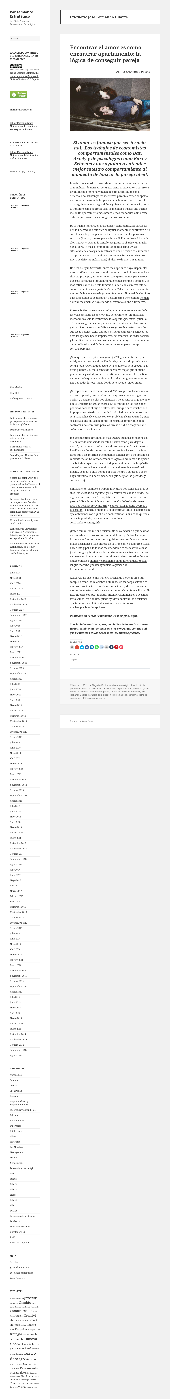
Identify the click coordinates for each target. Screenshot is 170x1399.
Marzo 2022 (16, 636)
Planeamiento (15, 1376)
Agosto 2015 (16, 991)
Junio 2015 (15, 1002)
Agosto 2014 (16, 1055)
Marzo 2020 (16, 705)
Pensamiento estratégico (22, 1168)
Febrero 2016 (16, 959)
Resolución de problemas (22, 1216)
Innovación (15, 1125)
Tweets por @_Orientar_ (22, 171)
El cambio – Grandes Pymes (24, 520)
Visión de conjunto (19, 1242)
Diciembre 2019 (18, 715)
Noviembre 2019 (18, 721)
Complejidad (25, 1307)
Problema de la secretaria (125, 694)
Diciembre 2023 (18, 599)
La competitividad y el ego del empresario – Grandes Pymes (23, 502)
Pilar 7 (13, 1205)
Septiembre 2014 (18, 1050)
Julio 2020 (15, 684)
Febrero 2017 (16, 896)
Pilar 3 (13, 1184)
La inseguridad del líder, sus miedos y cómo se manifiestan (24, 438)
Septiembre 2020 (18, 673)
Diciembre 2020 (18, 657)
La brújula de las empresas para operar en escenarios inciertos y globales (23, 421)
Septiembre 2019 (18, 731)
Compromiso (35, 1307)
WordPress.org (17, 1278)
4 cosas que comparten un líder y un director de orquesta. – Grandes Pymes (24, 481)
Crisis (19, 1320)
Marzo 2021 (16, 641)
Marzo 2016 (16, 954)
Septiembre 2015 (18, 986)
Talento (33, 1379)
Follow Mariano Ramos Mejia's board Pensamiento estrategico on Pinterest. (23, 126)
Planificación (27, 1376)
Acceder (14, 1262)
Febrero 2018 (16, 832)
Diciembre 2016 (18, 906)
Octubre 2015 (17, 981)
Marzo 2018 (16, 827)
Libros (13, 1136)
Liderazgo (15, 1141)
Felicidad (14, 1115)
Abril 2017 (15, 885)
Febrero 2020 (16, 710)
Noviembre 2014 (18, 1039)
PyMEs (13, 1210)
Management (17, 1152)
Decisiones (82, 691)
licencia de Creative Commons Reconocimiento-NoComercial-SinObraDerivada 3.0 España (25, 74)
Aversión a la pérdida (116, 688)
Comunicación (21, 1311)
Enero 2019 (15, 774)
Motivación (30, 1364)
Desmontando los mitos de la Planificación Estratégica (24, 550)
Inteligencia (16, 1131)
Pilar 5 (13, 1194)
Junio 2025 (15, 572)
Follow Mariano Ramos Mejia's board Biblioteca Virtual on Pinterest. (24, 155)
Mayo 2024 (15, 577)
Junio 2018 (15, 811)
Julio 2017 (15, 869)
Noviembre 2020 (18, 662)
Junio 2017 (15, 875)
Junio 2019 (15, 747)
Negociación (16, 1162)
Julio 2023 (15, 625)
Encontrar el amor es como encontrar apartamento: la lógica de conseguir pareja (105, 54)
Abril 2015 (15, 1012)
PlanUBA (14, 393)
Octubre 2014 (17, 1044)
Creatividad (16, 1090)
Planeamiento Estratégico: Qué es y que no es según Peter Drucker (24, 535)
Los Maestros (16, 1147)
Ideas (32, 1334)
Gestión (26, 1334)
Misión (13, 1157)
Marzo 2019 (16, 763)
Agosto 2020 (16, 678)
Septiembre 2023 (18, 615)
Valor (37, 1384)
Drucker (22, 1325)
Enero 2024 (15, 593)
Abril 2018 (15, 822)
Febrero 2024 (16, 588)
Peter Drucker (31, 1373)
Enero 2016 (15, 965)
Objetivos (15, 1368)
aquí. (134, 616)
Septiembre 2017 (18, 859)
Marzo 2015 (16, 1018)
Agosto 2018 (16, 800)
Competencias (15, 1307)
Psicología (25, 1379)
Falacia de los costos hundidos (125, 691)
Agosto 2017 (16, 864)
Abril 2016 (15, 949)
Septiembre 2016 (18, 922)
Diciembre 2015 (18, 970)
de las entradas (20, 1267)
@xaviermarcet (16, 1298)
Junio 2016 (15, 938)
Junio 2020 (15, 689)
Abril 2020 (15, 700)
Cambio (14, 1080)
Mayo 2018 (15, 816)
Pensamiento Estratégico (21, 14)
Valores (14, 1387)
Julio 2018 (15, 806)
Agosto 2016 (16, 928)
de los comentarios (21, 1272)
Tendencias (15, 1221)
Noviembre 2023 (18, 604)
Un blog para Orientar (21, 398)
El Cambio (18, 523)
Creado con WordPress (81, 721)
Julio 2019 (15, 742)
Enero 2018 (15, 837)
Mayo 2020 (15, 694)
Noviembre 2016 (18, 912)
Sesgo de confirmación (21, 429)
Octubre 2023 (17, 609)
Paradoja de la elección (99, 694)
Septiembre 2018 (18, 795)
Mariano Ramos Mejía (21, 109)
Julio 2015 (15, 997)
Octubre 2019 (17, 726)
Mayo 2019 (15, 753)
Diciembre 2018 (18, 779)
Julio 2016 (15, 933)
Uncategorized (17, 1231)
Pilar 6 (13, 1200)
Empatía (14, 1096)
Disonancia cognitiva (99, 691)
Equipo (31, 1329)
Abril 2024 (15, 583)
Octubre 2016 (17, 917)
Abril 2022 (15, 631)
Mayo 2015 (15, 1007)
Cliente (34, 1303)
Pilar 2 (13, 1178)
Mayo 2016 (15, 944)
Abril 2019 (15, 758)
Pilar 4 (13, 1189)
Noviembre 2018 (18, 784)
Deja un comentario (95, 698)
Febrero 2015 (16, 1023)
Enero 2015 (15, 1028)
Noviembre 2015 (18, 975)
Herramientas (17, 1120)
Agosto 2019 (16, 737)
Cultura (27, 1320)
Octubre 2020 (17, 668)
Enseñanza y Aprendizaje (23, 1109)
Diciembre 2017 (18, 843)
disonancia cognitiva (93, 493)
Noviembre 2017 (18, 848)
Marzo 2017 (16, 890)
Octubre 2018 (17, 790)
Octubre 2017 (17, 853)
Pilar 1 (13, 1173)
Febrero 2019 (16, 768)
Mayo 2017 (15, 880)
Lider (27, 1353)
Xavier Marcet (31, 1387)
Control (14, 1085)
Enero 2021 (15, 652)
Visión (13, 1237)
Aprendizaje (16, 1074)
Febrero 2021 (16, 646)
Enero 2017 (15, 901)
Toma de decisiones (20, 1226)
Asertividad (14, 1303)
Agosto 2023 (16, 620)
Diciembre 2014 (18, 1034)
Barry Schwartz (135, 688)
